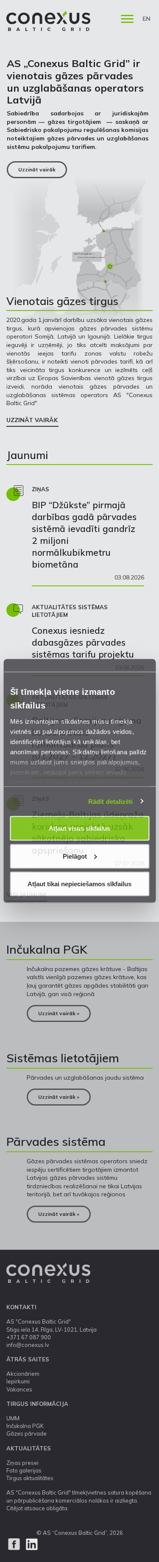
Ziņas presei (22, 1462)
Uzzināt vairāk (37, 169)
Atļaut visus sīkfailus (79, 828)
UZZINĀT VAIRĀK (32, 420)
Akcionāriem (22, 1373)
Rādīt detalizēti (110, 801)
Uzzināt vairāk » (58, 1013)
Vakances (19, 1389)
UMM (13, 1418)
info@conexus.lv (27, 1344)
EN (146, 18)
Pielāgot (75, 855)
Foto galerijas (24, 1470)
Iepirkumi (18, 1381)
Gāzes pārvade (26, 1433)
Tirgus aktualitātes (29, 1478)
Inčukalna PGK (25, 1425)
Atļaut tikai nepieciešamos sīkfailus (79, 883)
